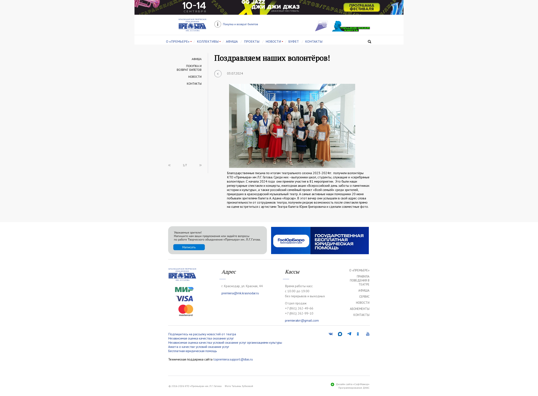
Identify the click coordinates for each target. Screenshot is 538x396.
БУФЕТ (293, 41)
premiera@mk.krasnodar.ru (240, 293)
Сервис (364, 297)
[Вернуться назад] (218, 74)
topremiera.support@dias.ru (233, 359)
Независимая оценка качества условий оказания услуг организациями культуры (225, 342)
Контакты (194, 84)
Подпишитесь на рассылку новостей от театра (202, 334)
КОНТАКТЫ (313, 41)
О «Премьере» (178, 41)
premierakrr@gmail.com (302, 320)
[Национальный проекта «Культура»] (321, 30)
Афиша (197, 59)
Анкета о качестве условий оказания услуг (198, 347)
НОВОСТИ (273, 41)
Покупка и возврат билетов (189, 68)
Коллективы (208, 41)
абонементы (359, 309)
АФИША (232, 41)
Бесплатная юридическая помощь (192, 351)
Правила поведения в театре (359, 280)
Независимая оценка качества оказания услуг (201, 338)
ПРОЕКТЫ (251, 41)
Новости (195, 77)
